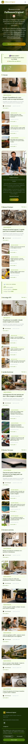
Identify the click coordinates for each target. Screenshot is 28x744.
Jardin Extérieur (7, 372)
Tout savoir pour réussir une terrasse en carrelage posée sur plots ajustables (12, 474)
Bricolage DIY (6, 297)
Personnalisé (19, 736)
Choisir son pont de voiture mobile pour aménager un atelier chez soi (17, 128)
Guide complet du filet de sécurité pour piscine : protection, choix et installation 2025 (17, 505)
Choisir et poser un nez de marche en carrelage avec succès (17, 247)
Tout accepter (14, 739)
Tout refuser (8, 736)
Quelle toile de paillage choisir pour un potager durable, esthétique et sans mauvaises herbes (16, 413)
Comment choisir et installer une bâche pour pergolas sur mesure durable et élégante (17, 492)
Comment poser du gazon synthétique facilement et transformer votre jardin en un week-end (17, 426)
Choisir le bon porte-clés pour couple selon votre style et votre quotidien (17, 259)
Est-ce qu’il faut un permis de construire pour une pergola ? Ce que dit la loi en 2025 (17, 518)
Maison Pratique (7, 207)
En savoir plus (14, 199)
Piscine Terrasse (7, 450)
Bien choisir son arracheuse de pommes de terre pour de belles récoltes (17, 140)
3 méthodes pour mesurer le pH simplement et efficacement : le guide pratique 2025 (17, 439)
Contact (4, 742)
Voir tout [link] (23, 207)
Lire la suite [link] (5, 108)
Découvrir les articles (13, 44)
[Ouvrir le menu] (25, 2)
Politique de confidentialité (19, 733)
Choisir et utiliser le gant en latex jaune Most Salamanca (17, 272)
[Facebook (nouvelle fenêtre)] (4, 723)
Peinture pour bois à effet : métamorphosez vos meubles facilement (16, 115)
